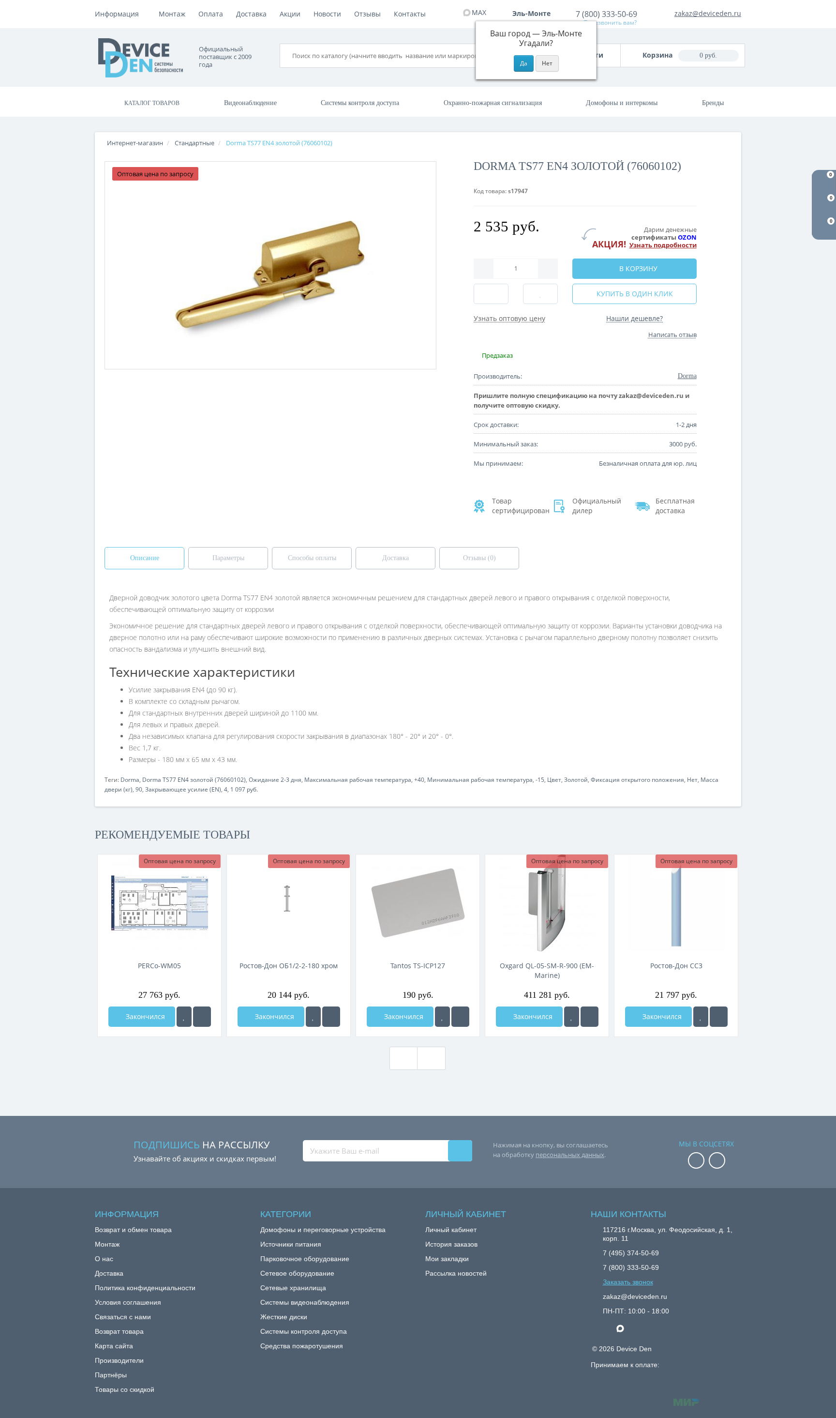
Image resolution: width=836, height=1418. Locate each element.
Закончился (144, 1016)
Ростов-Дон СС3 (676, 965)
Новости (327, 13)
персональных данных (570, 1154)
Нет (692, 780)
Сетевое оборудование (297, 1273)
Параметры (228, 558)
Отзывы (367, 13)
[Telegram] (607, 1329)
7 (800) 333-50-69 (606, 14)
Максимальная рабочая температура (357, 780)
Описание (144, 558)
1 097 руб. (244, 789)
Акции (290, 13)
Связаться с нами (123, 1317)
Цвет (554, 780)
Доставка (251, 13)
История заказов (451, 1244)
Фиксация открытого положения (637, 780)
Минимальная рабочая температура (480, 780)
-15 (540, 780)
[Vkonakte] (717, 1161)
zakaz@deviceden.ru (707, 13)
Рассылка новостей (456, 1273)
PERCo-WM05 (159, 965)
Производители (119, 1360)
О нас (104, 1259)
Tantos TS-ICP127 (417, 965)
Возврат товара (119, 1331)
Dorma (129, 780)
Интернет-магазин (135, 142)
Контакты (410, 13)
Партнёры (111, 1375)
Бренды (713, 103)
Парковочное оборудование (304, 1259)
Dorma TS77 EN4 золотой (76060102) (194, 780)
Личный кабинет (451, 1230)
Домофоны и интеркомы (621, 103)
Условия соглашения (128, 1302)
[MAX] (625, 1326)
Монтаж (172, 13)
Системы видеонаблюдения (304, 1302)
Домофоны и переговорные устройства (323, 1230)
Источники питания (290, 1244)
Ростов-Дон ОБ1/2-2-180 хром (288, 965)
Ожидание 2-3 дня (275, 780)
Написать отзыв (672, 334)
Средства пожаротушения (301, 1346)
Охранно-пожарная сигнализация (493, 103)
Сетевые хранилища (293, 1288)
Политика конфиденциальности (145, 1288)
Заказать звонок (628, 1282)
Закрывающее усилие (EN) (183, 789)
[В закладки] (184, 1016)
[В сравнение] (202, 1016)
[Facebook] (696, 1161)
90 (138, 789)
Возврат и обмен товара (133, 1230)
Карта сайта (114, 1346)
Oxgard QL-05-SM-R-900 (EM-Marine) (547, 970)
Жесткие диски (283, 1317)
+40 (419, 780)
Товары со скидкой (124, 1389)
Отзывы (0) (479, 558)
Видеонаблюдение (250, 103)
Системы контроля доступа (360, 103)
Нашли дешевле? (634, 318)
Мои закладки (447, 1259)
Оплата (210, 13)
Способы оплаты (312, 558)
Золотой (576, 780)
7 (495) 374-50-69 (631, 1253)
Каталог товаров (151, 103)
